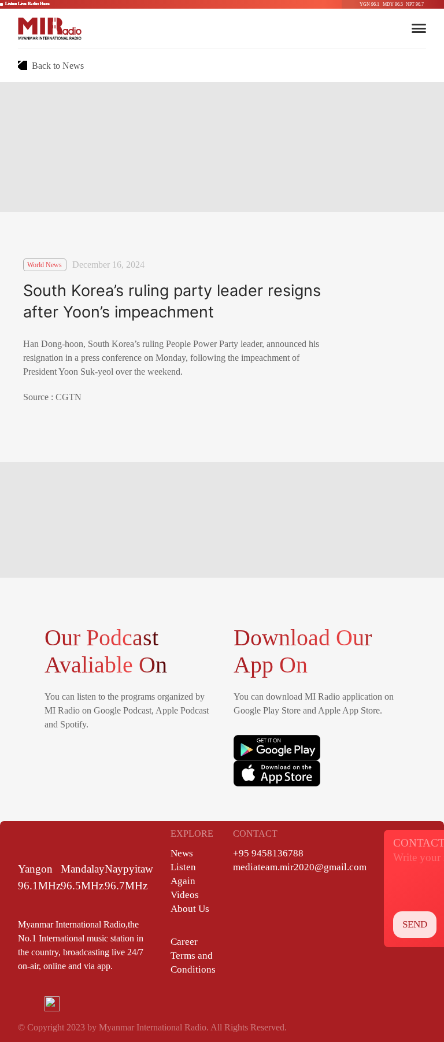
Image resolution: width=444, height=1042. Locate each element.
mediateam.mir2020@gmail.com (300, 867)
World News (44, 265)
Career (184, 941)
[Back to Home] (50, 28)
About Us (190, 908)
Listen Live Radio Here (27, 3)
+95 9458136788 (268, 853)
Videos (185, 894)
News (182, 853)
